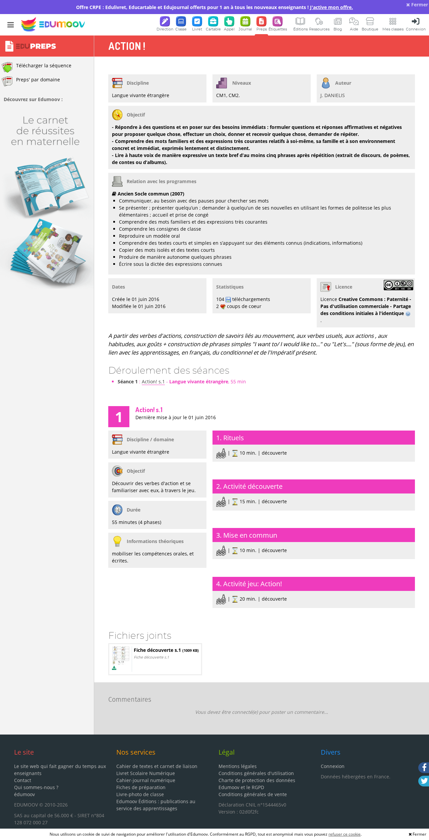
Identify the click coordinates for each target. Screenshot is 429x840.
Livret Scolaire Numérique (145, 773)
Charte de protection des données (257, 780)
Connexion (333, 766)
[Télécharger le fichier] (114, 668)
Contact (22, 780)
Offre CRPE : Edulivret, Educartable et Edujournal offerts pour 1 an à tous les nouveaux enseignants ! (214, 7)
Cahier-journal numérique (145, 780)
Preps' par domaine (38, 79)
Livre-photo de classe (140, 794)
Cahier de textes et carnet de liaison (156, 766)
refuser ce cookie (344, 834)
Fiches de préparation (141, 787)
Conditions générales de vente (253, 794)
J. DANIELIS (332, 95)
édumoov (24, 794)
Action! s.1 (153, 381)
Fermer (419, 4)
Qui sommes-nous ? (36, 787)
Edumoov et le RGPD (241, 787)
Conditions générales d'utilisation (256, 773)
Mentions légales (238, 766)
